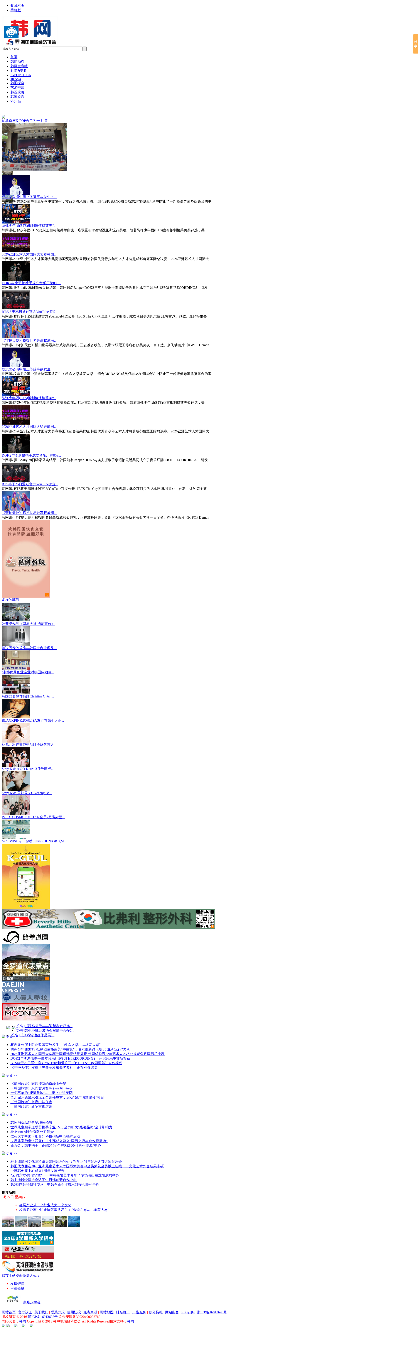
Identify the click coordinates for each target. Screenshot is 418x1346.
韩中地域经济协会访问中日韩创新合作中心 (43, 1170)
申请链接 (17, 1278)
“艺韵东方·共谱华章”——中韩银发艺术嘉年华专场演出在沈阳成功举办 (64, 1165)
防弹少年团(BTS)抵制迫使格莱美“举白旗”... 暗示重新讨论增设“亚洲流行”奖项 (70, 1039)
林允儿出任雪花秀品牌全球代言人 (28, 735)
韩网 (22, 1311)
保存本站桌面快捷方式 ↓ (20, 1266)
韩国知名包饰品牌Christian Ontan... (28, 686)
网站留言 (172, 1302)
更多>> (11, 1027)
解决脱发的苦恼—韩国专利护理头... (29, 638)
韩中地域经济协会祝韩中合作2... (49, 1021)
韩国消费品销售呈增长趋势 (31, 1113)
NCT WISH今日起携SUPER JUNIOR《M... (34, 831)
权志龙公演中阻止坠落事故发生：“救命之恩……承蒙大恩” (55, 1035)
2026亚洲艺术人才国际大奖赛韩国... (29, 244)
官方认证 (25, 1302)
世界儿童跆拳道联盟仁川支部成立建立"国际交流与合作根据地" (59, 1131)
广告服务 (139, 1302)
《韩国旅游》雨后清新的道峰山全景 (38, 1074)
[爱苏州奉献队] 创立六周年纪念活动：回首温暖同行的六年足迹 (67, 1195)
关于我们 (41, 1302)
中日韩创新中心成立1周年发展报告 (37, 1161)
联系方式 (58, 1302)
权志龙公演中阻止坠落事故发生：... (29, 187)
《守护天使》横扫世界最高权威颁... (29, 331)
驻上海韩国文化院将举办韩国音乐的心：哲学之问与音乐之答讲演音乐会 (66, 1152)
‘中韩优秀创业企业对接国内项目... (28, 662)
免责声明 (90, 1302)
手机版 (15, 10)
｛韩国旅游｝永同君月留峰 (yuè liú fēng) (41, 1078)
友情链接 (17, 1274)
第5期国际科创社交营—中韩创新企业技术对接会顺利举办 (54, 1174)
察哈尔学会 (31, 1292)
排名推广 (123, 1302)
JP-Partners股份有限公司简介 (32, 1122)
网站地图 (107, 1302)
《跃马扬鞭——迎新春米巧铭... (48, 1016)
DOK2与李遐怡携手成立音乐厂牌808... (31, 273)
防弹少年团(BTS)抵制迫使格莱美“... (29, 216)
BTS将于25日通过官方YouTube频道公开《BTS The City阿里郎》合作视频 (66, 1053)
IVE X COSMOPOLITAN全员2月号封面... (33, 807)
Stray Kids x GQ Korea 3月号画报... (28, 759)
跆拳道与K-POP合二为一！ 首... (26, 121)
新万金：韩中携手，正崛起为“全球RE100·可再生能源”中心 (55, 1136)
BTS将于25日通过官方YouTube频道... (30, 302)
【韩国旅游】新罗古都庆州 (31, 1097)
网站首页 (9, 1302)
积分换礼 (156, 1302)
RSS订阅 (188, 1302)
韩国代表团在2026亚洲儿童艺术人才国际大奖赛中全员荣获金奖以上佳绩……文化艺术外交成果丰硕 (87, 1156)
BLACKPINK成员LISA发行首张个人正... (33, 710)
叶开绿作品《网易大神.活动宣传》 (28, 614)
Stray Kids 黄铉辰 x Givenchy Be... (27, 783)
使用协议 (74, 1302)
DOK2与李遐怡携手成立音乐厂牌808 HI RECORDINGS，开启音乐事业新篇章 (70, 1048)
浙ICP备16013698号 (212, 1302)
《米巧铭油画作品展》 (37, 1025)
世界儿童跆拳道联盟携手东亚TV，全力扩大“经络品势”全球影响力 (61, 1117)
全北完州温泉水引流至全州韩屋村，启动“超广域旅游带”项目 (57, 1087)
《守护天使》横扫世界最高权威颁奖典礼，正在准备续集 (54, 1058)
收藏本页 (17, 5)
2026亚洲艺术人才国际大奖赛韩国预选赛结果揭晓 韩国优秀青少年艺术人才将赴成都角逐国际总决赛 (87, 1044)
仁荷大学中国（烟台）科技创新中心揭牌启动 (45, 1126)
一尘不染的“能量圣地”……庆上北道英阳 (41, 1083)
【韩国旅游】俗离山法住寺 (31, 1092)
